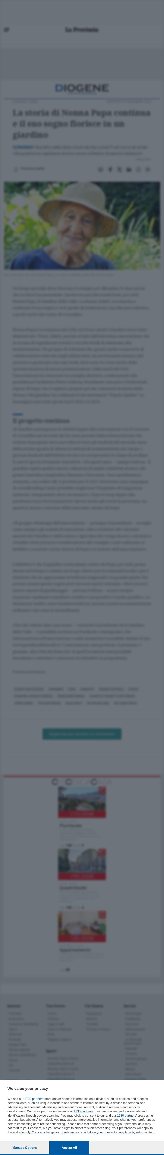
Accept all (69, 1147)
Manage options (24, 1147)
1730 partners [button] (34, 1099)
